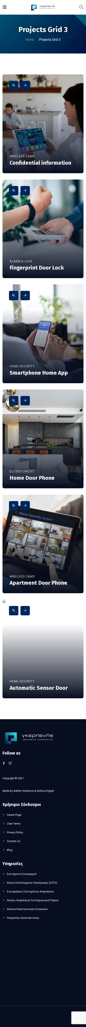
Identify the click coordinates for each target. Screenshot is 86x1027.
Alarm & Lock (21, 261)
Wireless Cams (22, 156)
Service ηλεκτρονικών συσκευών (27, 909)
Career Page (14, 814)
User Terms (13, 823)
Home (29, 40)
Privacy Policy (15, 832)
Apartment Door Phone (38, 583)
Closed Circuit (22, 471)
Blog (10, 849)
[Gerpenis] (43, 7)
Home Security (22, 366)
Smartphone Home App (39, 373)
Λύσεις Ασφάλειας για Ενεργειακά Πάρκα (32, 900)
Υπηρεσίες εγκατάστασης (23, 917)
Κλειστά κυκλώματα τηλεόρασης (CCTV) (32, 882)
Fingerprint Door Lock (37, 268)
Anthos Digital (45, 790)
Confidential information (40, 163)
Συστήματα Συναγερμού (22, 874)
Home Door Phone (32, 478)
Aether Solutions (24, 790)
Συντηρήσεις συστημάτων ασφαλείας (30, 891)
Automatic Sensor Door (39, 688)
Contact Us (13, 841)
